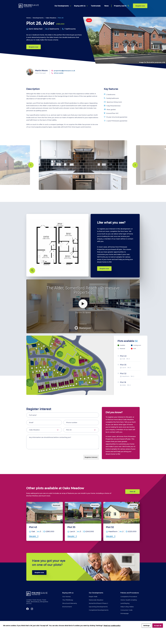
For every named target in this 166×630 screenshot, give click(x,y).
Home (28, 18)
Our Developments (61, 6)
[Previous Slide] (31, 165)
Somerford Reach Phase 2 (98, 603)
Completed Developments (98, 610)
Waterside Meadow (96, 600)
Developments (38, 18)
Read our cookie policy (112, 625)
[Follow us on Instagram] (32, 610)
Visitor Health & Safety (128, 600)
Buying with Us (79, 6)
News (106, 6)
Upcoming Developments (98, 607)
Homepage (124, 613)
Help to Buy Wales (127, 607)
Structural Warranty (69, 603)
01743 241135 (58, 73)
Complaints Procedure (128, 596)
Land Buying (124, 603)
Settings (146, 625)
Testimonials (96, 6)
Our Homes (66, 596)
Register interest (91, 457)
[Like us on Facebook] (27, 610)
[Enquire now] (83, 567)
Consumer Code (126, 610)
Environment (67, 607)
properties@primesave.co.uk (64, 71)
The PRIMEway (67, 600)
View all (132, 491)
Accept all (157, 625)
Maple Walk (93, 596)
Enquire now (140, 6)
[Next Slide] (135, 165)
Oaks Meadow (51, 18)
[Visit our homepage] (29, 6)
